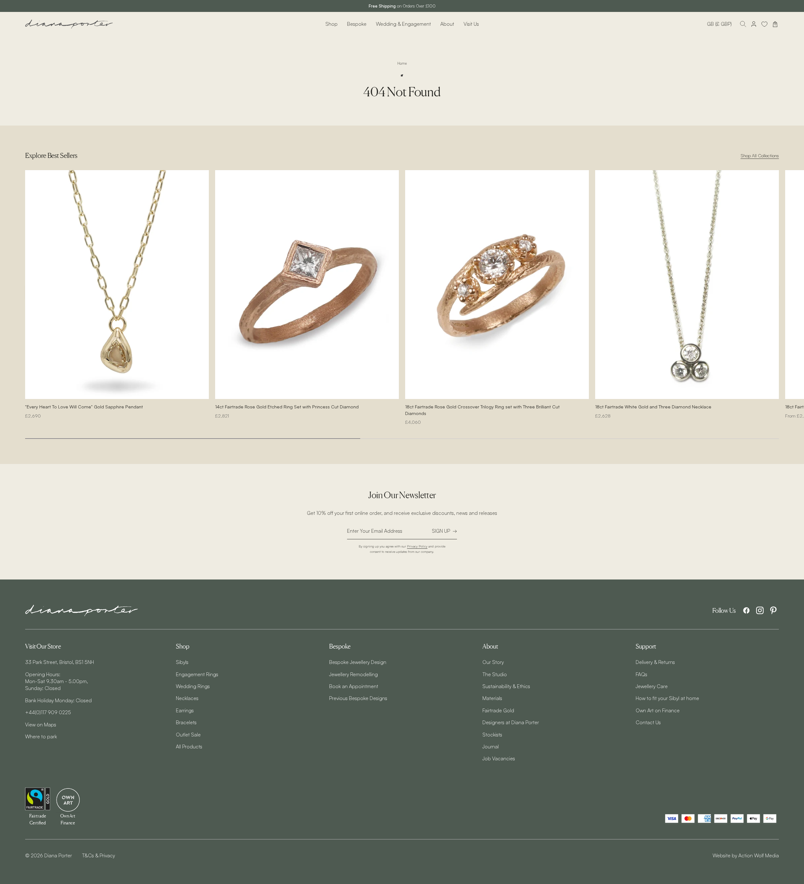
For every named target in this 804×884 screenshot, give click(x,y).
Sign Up (441, 531)
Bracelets (186, 722)
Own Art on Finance (658, 710)
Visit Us (471, 24)
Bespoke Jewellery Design (357, 662)
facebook (746, 610)
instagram (759, 610)
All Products (189, 746)
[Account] (754, 24)
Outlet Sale (188, 734)
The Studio (494, 674)
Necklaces (187, 698)
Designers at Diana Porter (510, 722)
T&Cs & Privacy (98, 855)
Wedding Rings (193, 686)
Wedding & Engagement (403, 24)
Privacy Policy (417, 546)
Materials (492, 698)
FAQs (641, 674)
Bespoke (357, 24)
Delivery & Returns (655, 662)
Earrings (185, 710)
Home (402, 63)
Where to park (41, 736)
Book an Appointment (353, 686)
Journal (490, 746)
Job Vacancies (498, 758)
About (447, 24)
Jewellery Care (652, 686)
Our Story (493, 662)
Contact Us (648, 722)
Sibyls (182, 662)
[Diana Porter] (69, 24)
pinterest (773, 610)
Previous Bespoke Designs (358, 698)
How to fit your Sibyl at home (667, 698)
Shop (331, 24)
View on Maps (40, 724)
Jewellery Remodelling (353, 674)
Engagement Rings (197, 674)
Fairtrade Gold (498, 710)
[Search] (743, 24)
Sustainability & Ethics (506, 686)
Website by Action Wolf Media (746, 855)
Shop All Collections (760, 155)
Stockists (492, 734)
